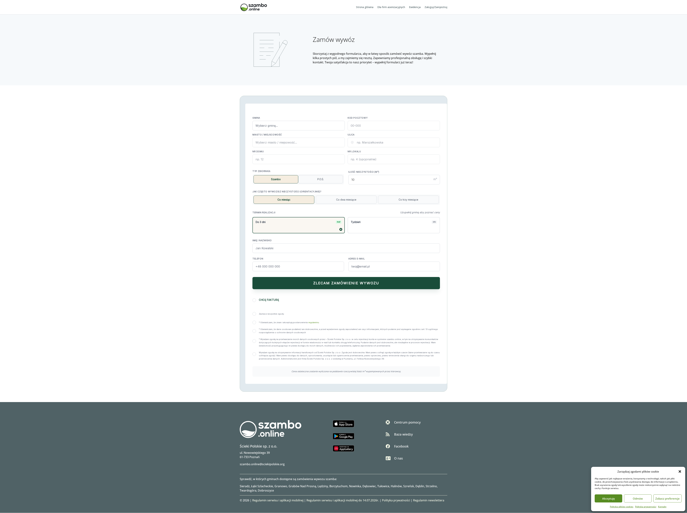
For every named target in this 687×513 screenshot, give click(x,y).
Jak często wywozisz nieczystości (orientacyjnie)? (286, 191)
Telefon (257, 258)
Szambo (276, 179)
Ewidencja (415, 7)
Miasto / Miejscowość (267, 134)
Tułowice (383, 486)
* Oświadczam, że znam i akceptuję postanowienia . (289, 322)
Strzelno (431, 486)
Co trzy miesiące (408, 199)
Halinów (396, 486)
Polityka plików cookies (621, 506)
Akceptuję (608, 498)
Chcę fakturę (269, 299)
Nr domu (258, 151)
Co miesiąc (283, 199)
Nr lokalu (354, 151)
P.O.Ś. (320, 179)
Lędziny (323, 486)
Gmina (256, 117)
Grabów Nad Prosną (302, 486)
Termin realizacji (263, 212)
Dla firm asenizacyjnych (391, 7)
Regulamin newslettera (428, 500)
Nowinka (355, 486)
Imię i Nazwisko (262, 240)
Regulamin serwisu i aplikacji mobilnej (277, 500)
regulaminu (313, 322)
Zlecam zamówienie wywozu (346, 283)
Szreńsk (408, 486)
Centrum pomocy (407, 422)
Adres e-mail (356, 258)
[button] (680, 471)
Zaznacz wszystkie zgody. (271, 314)
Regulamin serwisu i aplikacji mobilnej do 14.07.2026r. (342, 500)
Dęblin (419, 486)
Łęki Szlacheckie (262, 486)
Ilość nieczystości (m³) (363, 172)
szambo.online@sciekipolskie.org (262, 464)
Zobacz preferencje (667, 498)
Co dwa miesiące (346, 199)
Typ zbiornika (261, 171)
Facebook (401, 446)
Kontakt (662, 506)
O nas (398, 458)
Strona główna (364, 7)
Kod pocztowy (357, 117)
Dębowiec (369, 486)
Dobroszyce (266, 490)
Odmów (638, 498)
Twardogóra (248, 490)
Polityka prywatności (645, 506)
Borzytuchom (338, 486)
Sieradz (245, 486)
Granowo (280, 486)
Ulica (351, 134)
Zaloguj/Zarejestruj (436, 7)
